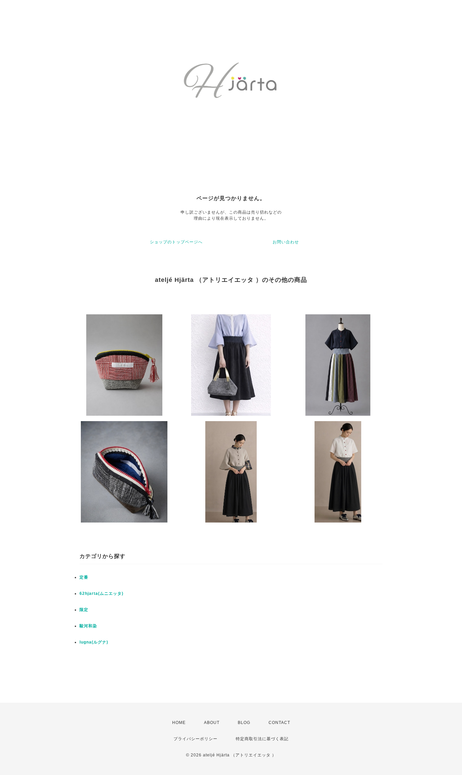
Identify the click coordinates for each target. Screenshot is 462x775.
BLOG (244, 722)
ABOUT (212, 722)
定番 (83, 577)
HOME (179, 722)
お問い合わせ (286, 242)
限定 (83, 609)
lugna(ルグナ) (93, 642)
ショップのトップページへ (176, 242)
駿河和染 (88, 626)
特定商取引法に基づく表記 (262, 738)
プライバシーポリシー (195, 738)
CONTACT (279, 722)
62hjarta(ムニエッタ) (101, 593)
